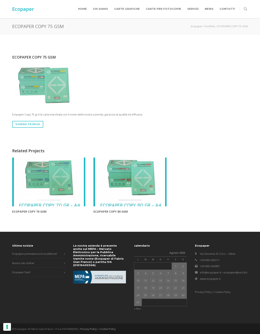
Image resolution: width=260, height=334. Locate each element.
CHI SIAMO (100, 8)
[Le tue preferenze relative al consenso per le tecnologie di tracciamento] (7, 327)
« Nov (137, 308)
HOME (82, 8)
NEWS (209, 8)
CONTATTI (227, 8)
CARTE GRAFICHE (127, 8)
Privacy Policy (203, 292)
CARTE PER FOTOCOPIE (163, 8)
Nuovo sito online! (23, 263)
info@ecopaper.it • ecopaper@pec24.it (223, 272)
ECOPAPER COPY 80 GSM (110, 211)
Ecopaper (23, 8)
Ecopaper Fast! (21, 272)
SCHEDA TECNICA (27, 124)
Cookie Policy (222, 292)
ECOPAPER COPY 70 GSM (29, 211)
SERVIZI (193, 8)
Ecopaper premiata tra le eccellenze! (34, 254)
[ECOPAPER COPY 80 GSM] (130, 182)
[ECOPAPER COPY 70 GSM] (48, 182)
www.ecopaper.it (210, 279)
